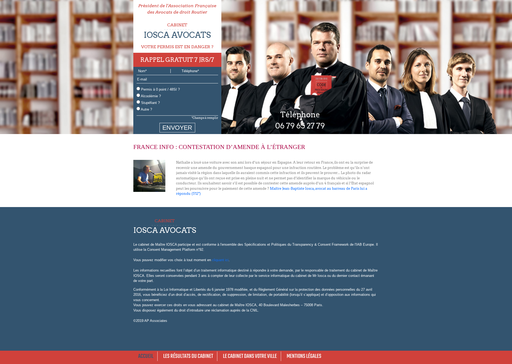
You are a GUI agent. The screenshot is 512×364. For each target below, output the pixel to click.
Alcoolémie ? (150, 96)
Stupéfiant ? (150, 103)
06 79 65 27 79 (300, 125)
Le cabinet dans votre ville (250, 356)
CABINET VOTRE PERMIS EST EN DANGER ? (177, 35)
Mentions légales (304, 356)
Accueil (145, 356)
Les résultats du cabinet (188, 356)
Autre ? (146, 109)
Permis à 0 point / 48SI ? (160, 89)
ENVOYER (177, 127)
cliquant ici (220, 260)
